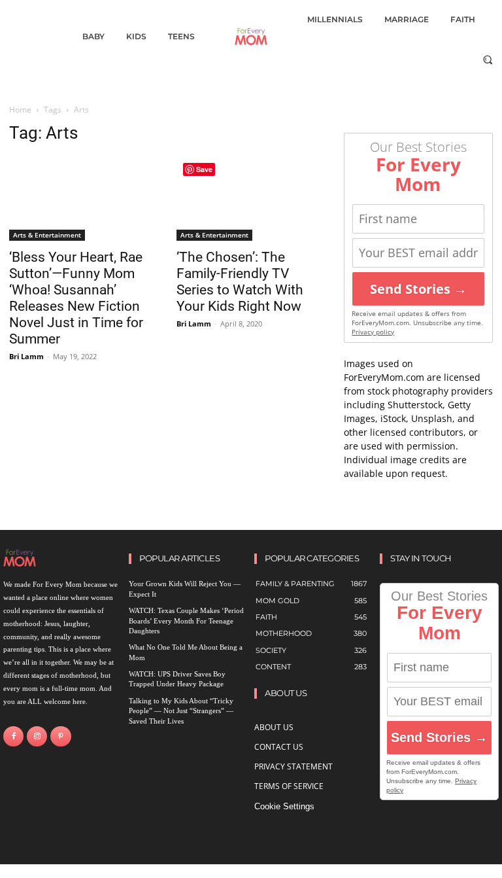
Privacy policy (373, 332)
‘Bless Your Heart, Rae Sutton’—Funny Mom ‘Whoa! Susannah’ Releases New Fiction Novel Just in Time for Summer (76, 298)
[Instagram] (37, 736)
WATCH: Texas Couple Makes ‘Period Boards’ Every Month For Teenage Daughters (186, 620)
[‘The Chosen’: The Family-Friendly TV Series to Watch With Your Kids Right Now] (251, 198)
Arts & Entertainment (47, 234)
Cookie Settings (284, 806)
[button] (488, 59)
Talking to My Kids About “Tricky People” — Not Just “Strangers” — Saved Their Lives (181, 711)
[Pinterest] (60, 736)
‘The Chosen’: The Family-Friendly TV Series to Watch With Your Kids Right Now (239, 281)
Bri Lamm (26, 356)
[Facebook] (13, 736)
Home (20, 109)
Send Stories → (418, 289)
